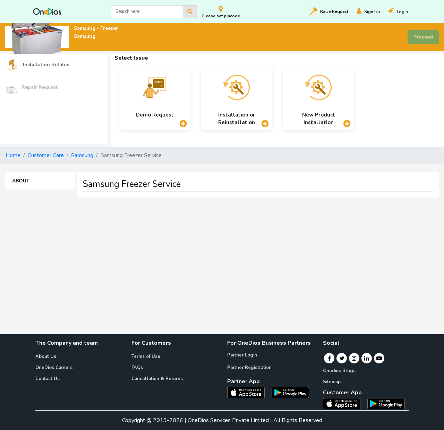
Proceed (423, 37)
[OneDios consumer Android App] (386, 403)
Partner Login (242, 355)
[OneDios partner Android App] (290, 392)
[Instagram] (354, 358)
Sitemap (332, 382)
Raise (334, 11)
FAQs (137, 367)
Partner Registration (249, 367)
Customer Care (46, 155)
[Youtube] (379, 358)
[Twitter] (341, 358)
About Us (45, 356)
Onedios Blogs (339, 371)
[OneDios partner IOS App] (248, 392)
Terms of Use (145, 356)
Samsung (82, 155)
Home (13, 155)
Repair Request (40, 87)
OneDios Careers (53, 367)
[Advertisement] (222, 251)
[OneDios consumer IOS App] (344, 403)
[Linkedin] (366, 358)
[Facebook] (329, 358)
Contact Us (47, 379)
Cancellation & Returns (157, 379)
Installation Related (46, 64)
